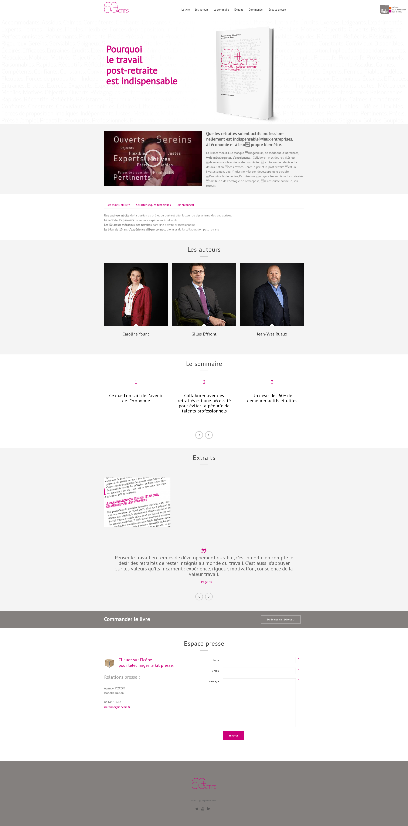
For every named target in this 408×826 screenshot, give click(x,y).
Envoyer (233, 735)
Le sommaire (221, 9)
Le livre (185, 9)
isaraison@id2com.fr (117, 707)
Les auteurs (201, 9)
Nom (216, 660)
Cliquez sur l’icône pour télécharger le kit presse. (146, 662)
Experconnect (185, 205)
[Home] (116, 9)
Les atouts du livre (118, 205)
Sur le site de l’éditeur (279, 619)
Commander (256, 9)
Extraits (238, 9)
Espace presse (277, 9)
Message (213, 681)
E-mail (215, 670)
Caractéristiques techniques (153, 205)
